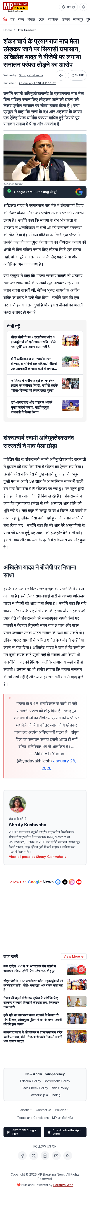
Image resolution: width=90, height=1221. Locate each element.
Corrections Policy (57, 1081)
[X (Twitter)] (33, 1155)
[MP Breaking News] (15, 7)
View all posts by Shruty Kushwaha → (38, 856)
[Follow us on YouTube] (78, 882)
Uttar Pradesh (26, 30)
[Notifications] (83, 7)
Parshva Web (63, 1185)
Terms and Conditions (33, 1118)
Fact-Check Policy (35, 1088)
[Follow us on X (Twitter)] (65, 882)
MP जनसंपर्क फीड (62, 1118)
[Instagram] (45, 1155)
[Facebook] (22, 1155)
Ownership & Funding (45, 1095)
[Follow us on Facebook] (58, 882)
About (24, 1110)
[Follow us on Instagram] (71, 882)
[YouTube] (56, 1155)
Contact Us (44, 1110)
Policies (60, 1110)
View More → (74, 956)
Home (7, 30)
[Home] (5, 19)
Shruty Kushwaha (31, 75)
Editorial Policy (30, 1081)
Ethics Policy (60, 1088)
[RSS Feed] (67, 1155)
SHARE (79, 75)
